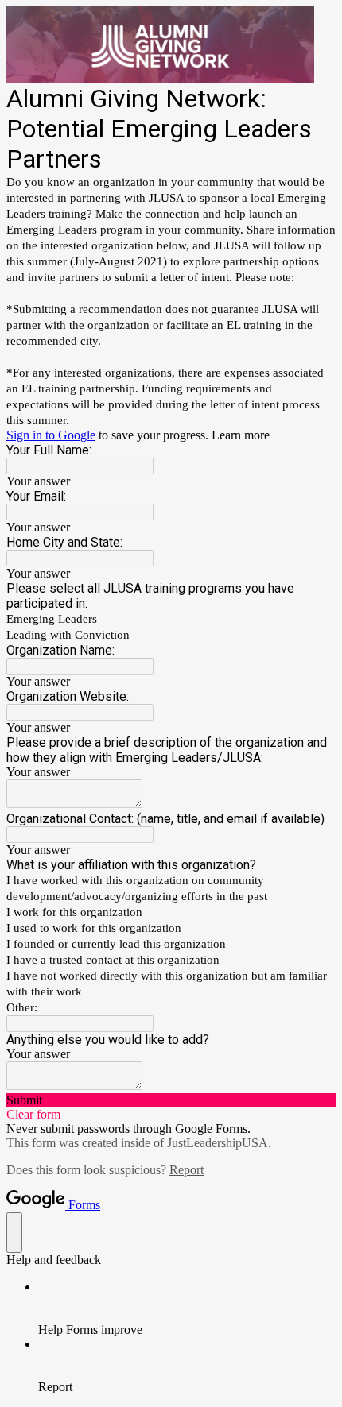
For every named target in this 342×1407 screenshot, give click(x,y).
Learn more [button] (241, 435)
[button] (171, 1100)
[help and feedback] (14, 1232)
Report (186, 1170)
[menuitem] (187, 1308)
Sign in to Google (50, 435)
